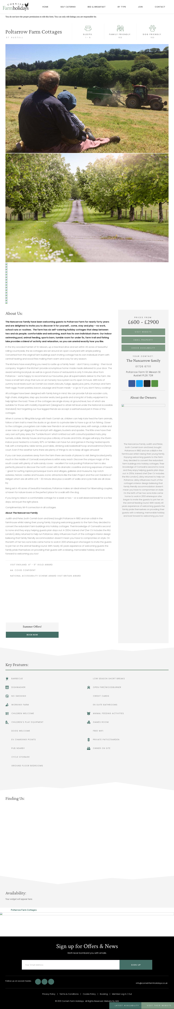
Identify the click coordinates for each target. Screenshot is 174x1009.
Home (45, 6)
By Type (122, 6)
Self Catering (68, 6)
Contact (160, 6)
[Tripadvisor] (154, 383)
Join (140, 6)
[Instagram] (147, 383)
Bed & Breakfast (97, 6)
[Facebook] (131, 383)
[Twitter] (139, 383)
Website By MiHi (111, 1001)
